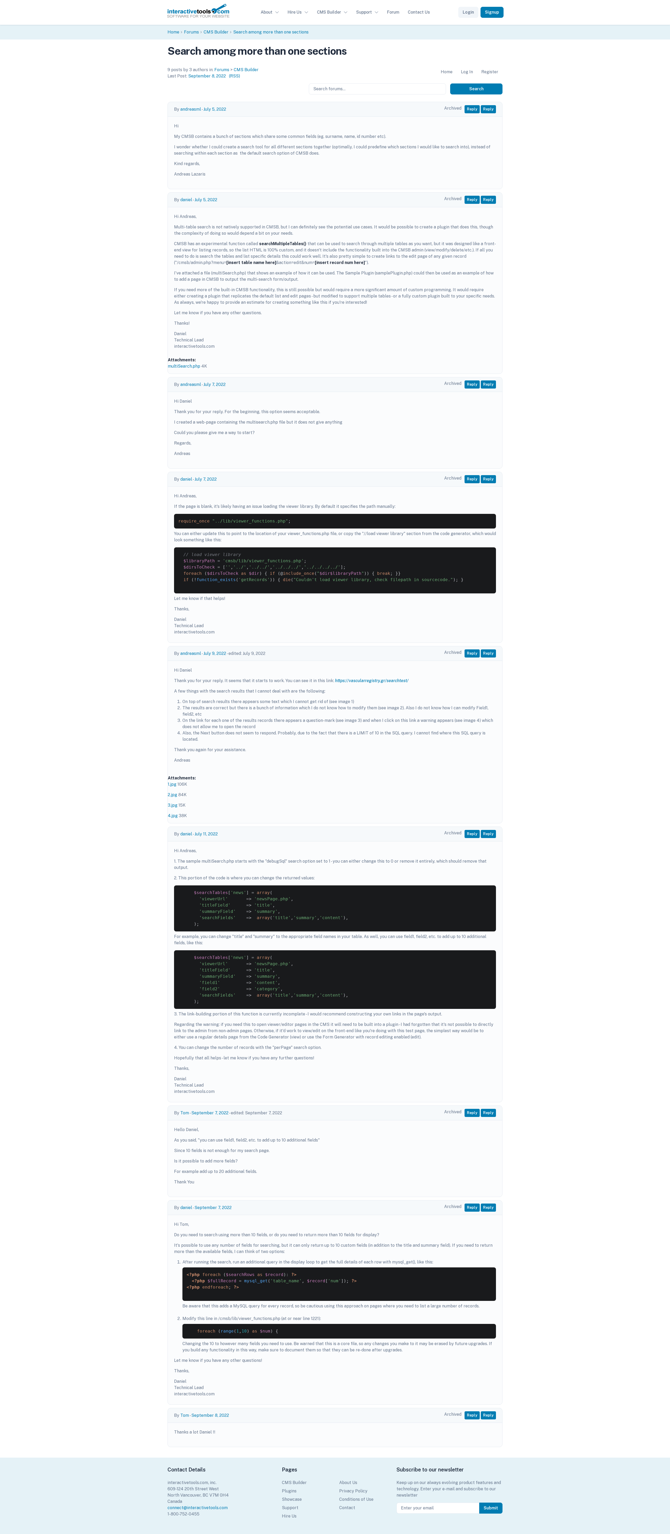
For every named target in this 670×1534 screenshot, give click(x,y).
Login (468, 12)
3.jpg (172, 805)
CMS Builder (329, 12)
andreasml (190, 109)
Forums (191, 32)
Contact (347, 1507)
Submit (491, 1507)
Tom (184, 1112)
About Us (348, 1482)
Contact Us (419, 12)
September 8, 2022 (207, 76)
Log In (467, 71)
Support (364, 12)
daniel (186, 199)
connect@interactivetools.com (198, 1507)
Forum (393, 12)
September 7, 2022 (209, 1112)
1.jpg (172, 784)
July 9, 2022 (214, 653)
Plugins (289, 1490)
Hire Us (295, 12)
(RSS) (234, 76)
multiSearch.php (184, 366)
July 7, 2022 (214, 384)
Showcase (292, 1499)
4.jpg (173, 815)
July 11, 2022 (206, 833)
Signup (492, 12)
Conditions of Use (356, 1499)
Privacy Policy (353, 1490)
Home (173, 32)
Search (476, 88)
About (266, 12)
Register (489, 71)
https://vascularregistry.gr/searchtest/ (372, 680)
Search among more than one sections (271, 32)
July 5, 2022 (214, 109)
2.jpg (172, 794)
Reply (472, 109)
